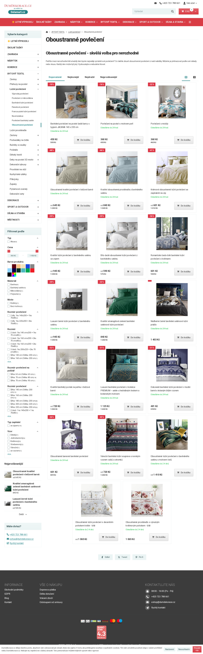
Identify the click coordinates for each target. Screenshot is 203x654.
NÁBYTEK (75, 22)
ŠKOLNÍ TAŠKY (44, 22)
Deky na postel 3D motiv (21, 159)
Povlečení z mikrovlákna (22, 98)
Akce (13, 242)
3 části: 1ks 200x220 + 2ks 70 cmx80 (23, 350)
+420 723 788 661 (18, 534)
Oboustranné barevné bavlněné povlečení (69, 456)
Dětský (14, 435)
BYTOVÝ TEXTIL (109, 22)
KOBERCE (90, 22)
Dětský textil (16, 154)
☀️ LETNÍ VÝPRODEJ (22, 22)
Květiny (14, 303)
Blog (6, 598)
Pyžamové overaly (18, 189)
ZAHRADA (59, 22)
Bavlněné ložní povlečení (22, 103)
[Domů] (19, 9)
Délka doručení (47, 594)
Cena (10, 247)
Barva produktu (15, 261)
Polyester (15, 294)
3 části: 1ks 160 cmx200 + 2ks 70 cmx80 (23, 339)
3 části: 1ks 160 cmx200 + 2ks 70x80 (23, 345)
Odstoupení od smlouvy (51, 602)
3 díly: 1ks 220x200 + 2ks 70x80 (21, 322)
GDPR (7, 594)
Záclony (13, 135)
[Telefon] (147, 596)
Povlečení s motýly (159, 123)
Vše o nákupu (51, 585)
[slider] (8, 251)
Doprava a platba (48, 589)
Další (21, 514)
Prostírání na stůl (18, 169)
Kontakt (8, 602)
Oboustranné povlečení (22, 125)
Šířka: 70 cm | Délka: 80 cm (23, 377)
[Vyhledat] (172, 11)
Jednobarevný (17, 438)
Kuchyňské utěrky (18, 174)
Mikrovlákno (16, 291)
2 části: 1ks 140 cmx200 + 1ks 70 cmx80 (23, 333)
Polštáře (14, 150)
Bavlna (14, 284)
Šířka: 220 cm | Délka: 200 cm (24, 407)
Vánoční (15, 447)
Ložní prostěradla (18, 130)
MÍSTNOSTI (13, 219)
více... (9, 362)
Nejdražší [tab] (89, 77)
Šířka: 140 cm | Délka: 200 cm (24, 355)
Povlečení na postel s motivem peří (117, 123)
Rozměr (11, 329)
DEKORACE (128, 22)
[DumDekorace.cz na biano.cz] (101, 632)
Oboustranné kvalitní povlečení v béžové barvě (71, 189)
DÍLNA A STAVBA (174, 22)
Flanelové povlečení (20, 107)
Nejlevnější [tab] (73, 77)
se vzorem (16, 451)
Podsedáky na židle (19, 140)
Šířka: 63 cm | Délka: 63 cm (22, 374)
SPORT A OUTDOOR (149, 22)
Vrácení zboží (46, 598)
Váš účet (190, 3)
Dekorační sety (17, 194)
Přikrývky (14, 179)
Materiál (11, 281)
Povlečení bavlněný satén (23, 120)
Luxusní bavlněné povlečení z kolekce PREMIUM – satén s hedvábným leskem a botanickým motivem (120, 390)
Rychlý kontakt (17, 543)
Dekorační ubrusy (18, 164)
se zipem (16, 426)
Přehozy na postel (18, 84)
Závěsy (13, 79)
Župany (13, 184)
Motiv (10, 299)
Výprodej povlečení (20, 94)
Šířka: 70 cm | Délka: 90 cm (22, 380)
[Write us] (147, 607)
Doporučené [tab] (55, 77)
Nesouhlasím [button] (184, 649)
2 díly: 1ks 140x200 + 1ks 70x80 (21, 316)
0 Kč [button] (188, 11)
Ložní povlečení (18, 89)
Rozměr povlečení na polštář (18, 369)
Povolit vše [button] (197, 649)
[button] (195, 11)
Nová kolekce (17, 116)
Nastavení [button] (169, 649)
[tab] (186, 77)
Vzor (9, 431)
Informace (13, 585)
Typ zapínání (13, 422)
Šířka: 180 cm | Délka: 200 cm (24, 401)
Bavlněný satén (18, 288)
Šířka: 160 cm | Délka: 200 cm (24, 358)
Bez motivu (16, 306)
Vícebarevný (16, 444)
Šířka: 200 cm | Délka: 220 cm (24, 404)
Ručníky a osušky (18, 145)
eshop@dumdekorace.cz (22, 539)
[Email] (155, 3)
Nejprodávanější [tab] (108, 77)
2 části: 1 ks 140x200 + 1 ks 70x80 (22, 411)
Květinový (15, 441)
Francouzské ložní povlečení (24, 111)
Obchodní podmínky (13, 589)
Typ (9, 238)
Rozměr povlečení (16, 312)
